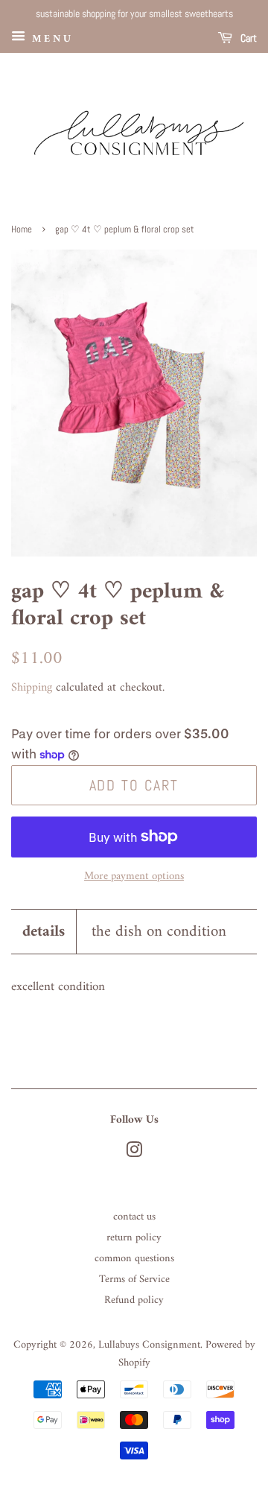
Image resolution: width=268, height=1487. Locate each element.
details (43, 931)
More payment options (134, 876)
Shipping (31, 687)
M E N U (50, 38)
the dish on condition (159, 931)
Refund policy (134, 1300)
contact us (134, 1217)
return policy (134, 1237)
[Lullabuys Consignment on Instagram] (134, 1153)
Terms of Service (134, 1279)
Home (21, 229)
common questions (134, 1258)
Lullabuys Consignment (149, 1345)
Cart (247, 38)
